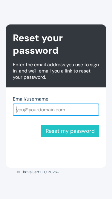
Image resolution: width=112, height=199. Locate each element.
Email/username (30, 99)
